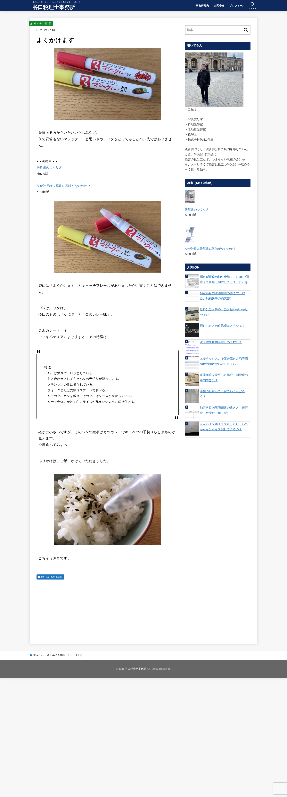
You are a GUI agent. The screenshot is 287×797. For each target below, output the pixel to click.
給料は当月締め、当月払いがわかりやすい (224, 312)
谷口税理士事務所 (54, 7)
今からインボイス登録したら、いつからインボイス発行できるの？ (224, 426)
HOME (36, 655)
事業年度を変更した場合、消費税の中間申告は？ (224, 377)
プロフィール (237, 5)
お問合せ (219, 5)
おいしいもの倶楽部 (41, 23)
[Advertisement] (108, 610)
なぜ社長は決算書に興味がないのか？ (64, 185)
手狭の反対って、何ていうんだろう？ (222, 394)
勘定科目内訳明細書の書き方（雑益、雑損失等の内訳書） (222, 296)
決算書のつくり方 (49, 167)
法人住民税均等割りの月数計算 (221, 342)
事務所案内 (202, 5)
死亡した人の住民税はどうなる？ (222, 325)
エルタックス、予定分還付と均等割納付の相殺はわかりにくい (224, 361)
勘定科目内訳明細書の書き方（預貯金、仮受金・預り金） (224, 410)
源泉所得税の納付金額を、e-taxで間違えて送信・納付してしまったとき (224, 279)
